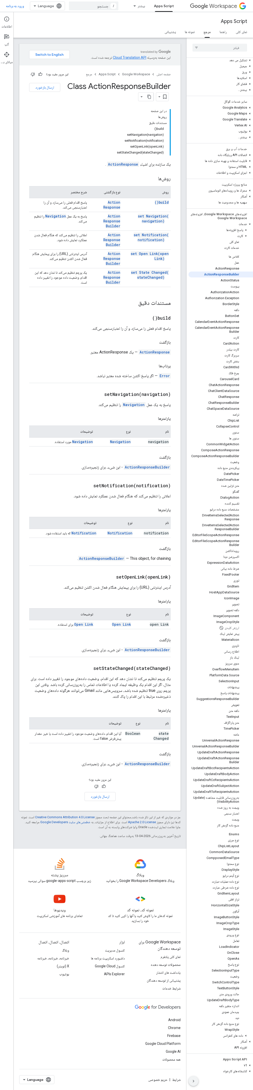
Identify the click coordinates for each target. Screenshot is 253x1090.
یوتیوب (64, 974)
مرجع (207, 32)
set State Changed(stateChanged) (150, 275)
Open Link (121, 624)
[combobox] (93, 5)
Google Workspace (136, 74)
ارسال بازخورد (44, 87)
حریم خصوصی (158, 1080)
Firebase (174, 1036)
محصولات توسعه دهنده (166, 965)
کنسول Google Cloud (110, 966)
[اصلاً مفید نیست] (33, 74)
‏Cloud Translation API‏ (129, 57)
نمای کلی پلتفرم (171, 957)
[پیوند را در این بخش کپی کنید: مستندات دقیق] (132, 303)
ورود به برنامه (15, 6)
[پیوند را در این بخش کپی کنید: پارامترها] (153, 419)
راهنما (223, 32)
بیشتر (141, 6)
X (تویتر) (63, 966)
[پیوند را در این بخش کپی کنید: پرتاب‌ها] (154, 366)
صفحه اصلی (163, 74)
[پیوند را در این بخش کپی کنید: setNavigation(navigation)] (99, 395)
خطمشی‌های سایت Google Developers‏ (65, 822)
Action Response (111, 205)
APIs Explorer (114, 974)
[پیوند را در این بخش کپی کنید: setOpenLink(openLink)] (111, 577)
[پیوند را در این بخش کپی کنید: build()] (147, 318)
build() (162, 202)
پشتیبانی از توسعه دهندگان (164, 980)
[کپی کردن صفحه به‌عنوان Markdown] (149, 97)
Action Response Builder (111, 221)
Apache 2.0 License (142, 822)
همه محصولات (171, 1059)
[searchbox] (219, 48)
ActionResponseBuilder (147, 467)
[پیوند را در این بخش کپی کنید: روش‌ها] (153, 179)
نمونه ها (190, 32)
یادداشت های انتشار (168, 972)
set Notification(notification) (151, 237)
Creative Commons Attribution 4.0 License (65, 817)
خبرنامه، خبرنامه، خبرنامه (53, 958)
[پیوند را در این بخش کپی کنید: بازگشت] (154, 342)
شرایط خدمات (171, 988)
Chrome (174, 1028)
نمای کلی (241, 32)
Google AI (173, 1051)
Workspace (223, 6)
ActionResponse (123, 164)
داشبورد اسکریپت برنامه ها (108, 958)
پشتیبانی (170, 32)
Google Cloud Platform (163, 1044)
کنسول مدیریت (115, 950)
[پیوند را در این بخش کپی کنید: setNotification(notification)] (88, 486)
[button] (221, 60)
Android (174, 1020)
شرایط (176, 1080)
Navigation (55, 216)
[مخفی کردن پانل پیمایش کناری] (193, 1081)
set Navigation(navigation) (153, 218)
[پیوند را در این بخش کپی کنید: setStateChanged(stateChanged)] (88, 669)
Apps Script (164, 6)
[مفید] (40, 74)
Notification (119, 533)
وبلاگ (65, 950)
